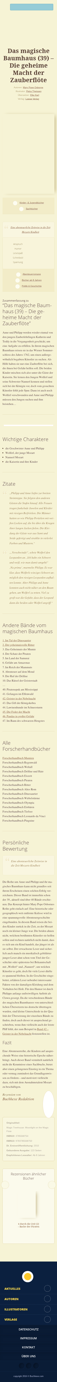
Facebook (29, 1366)
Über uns (29, 1356)
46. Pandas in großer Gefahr (18, 716)
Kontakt (28, 1347)
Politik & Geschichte (32, 286)
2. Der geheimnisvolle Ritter (19, 645)
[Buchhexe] (28, 32)
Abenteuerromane (32, 274)
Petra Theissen (33, 91)
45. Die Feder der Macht (16, 712)
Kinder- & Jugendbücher (32, 202)
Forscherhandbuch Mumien (18, 758)
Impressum (28, 1338)
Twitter (36, 1366)
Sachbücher (32, 208)
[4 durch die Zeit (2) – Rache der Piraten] (27, 1204)
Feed (22, 1366)
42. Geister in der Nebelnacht (19, 698)
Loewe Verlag (32, 98)
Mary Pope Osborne (33, 87)
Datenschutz (28, 1329)
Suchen (49, 7)
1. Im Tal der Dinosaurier (17, 640)
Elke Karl (34, 95)
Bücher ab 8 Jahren (32, 280)
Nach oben (27, 1276)
